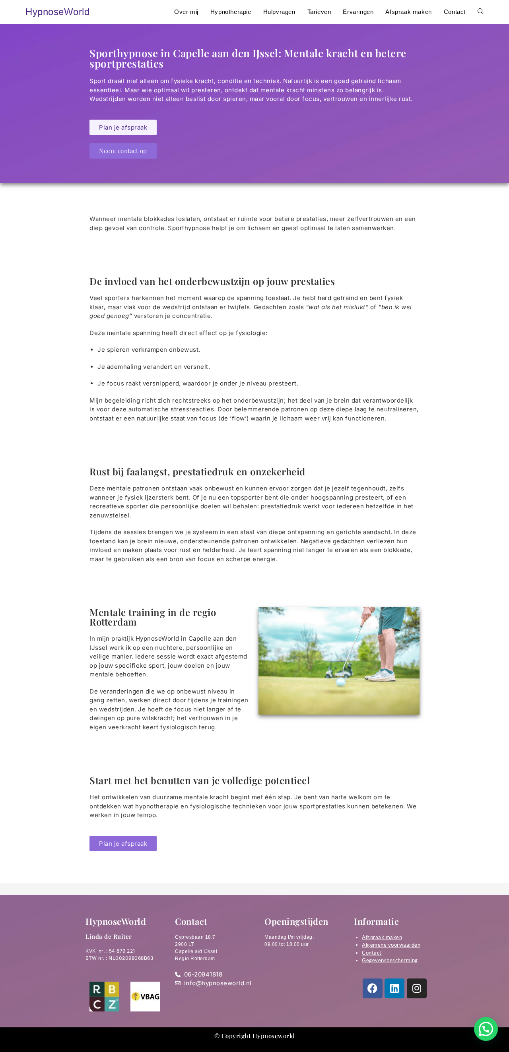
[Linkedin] (394, 988)
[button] (486, 1029)
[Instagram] (417, 988)
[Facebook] (373, 988)
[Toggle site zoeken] (481, 12)
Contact (372, 952)
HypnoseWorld (57, 11)
